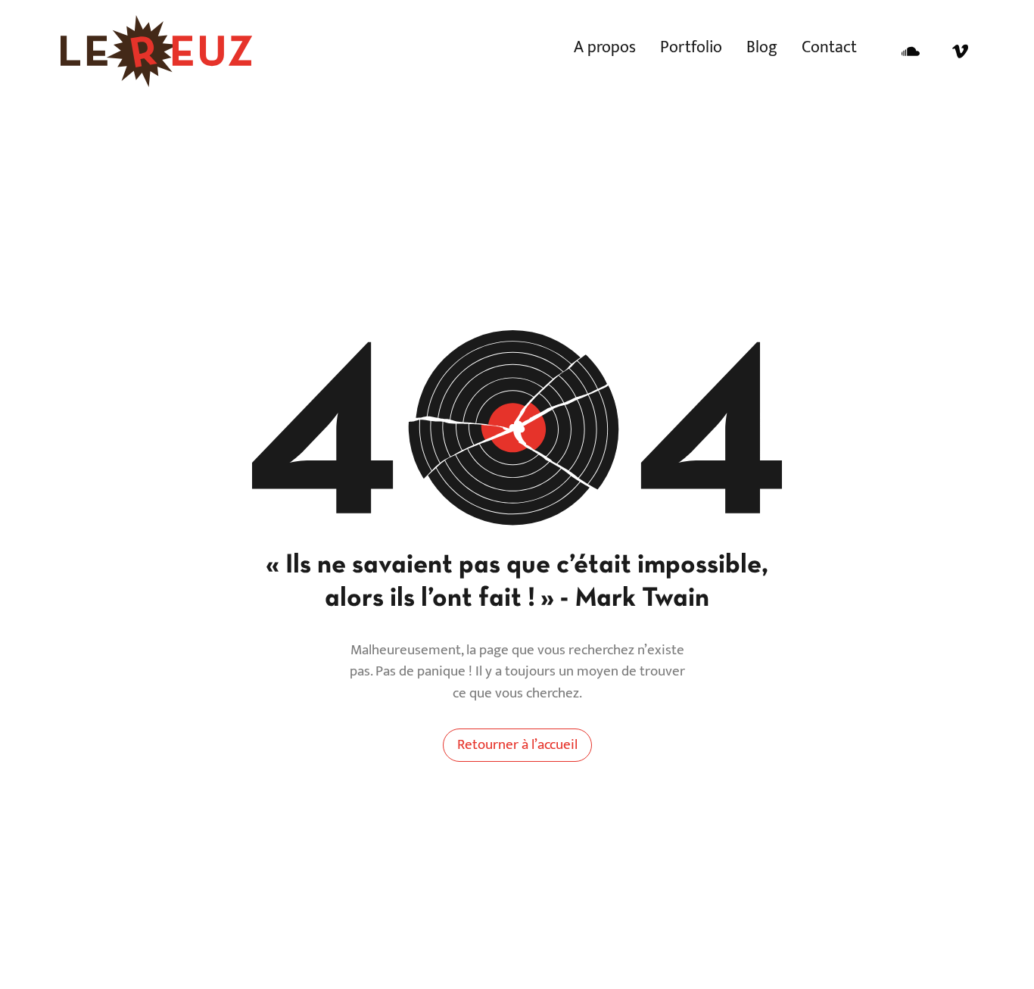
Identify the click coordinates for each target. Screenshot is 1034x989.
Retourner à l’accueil (517, 745)
